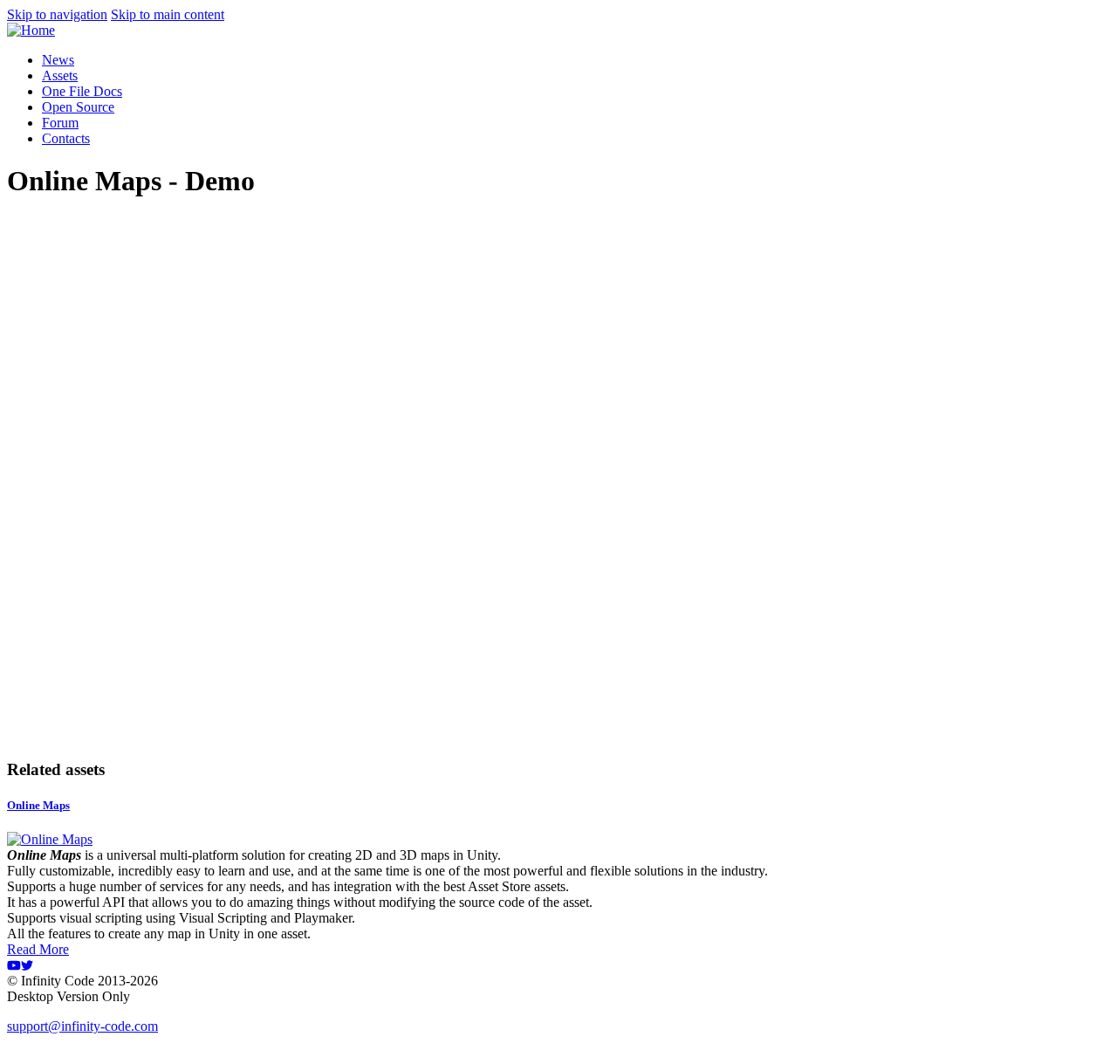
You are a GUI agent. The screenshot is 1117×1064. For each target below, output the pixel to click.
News (58, 59)
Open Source (78, 107)
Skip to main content (167, 14)
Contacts (66, 138)
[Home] (31, 30)
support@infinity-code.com (82, 1026)
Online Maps (38, 805)
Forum (60, 122)
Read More (38, 949)
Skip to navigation (57, 14)
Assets (60, 75)
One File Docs (82, 91)
